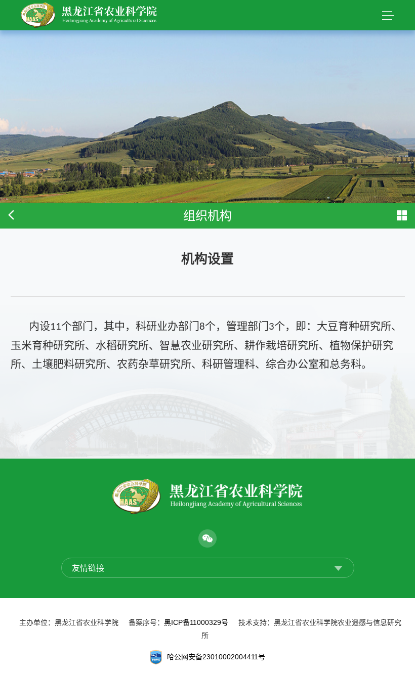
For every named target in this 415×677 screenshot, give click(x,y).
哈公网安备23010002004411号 (216, 656)
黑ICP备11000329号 (196, 622)
